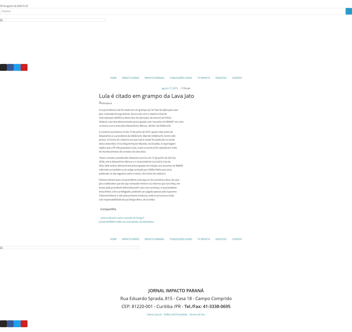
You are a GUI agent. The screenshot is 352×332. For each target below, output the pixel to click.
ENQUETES (221, 77)
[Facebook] (10, 67)
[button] (178, 210)
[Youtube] (24, 67)
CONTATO (237, 77)
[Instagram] (3, 67)
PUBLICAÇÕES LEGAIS (181, 77)
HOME (113, 77)
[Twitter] (17, 67)
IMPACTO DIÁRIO (130, 77)
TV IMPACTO (203, 77)
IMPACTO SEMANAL (154, 77)
